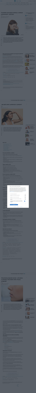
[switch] (25, 195)
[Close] (27, 186)
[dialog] (18, 196)
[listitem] (18, 203)
